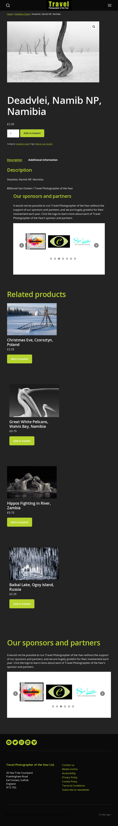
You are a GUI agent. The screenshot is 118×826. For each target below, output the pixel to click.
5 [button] (67, 259)
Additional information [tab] (43, 159)
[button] (94, 27)
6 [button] (71, 259)
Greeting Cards (22, 14)
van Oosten (47, 144)
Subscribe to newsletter (75, 789)
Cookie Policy (69, 781)
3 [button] (59, 259)
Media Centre (70, 769)
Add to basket (32, 133)
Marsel (38, 144)
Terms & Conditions (73, 785)
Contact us (68, 765)
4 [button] (63, 259)
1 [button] (51, 259)
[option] (36, 243)
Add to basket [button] (19, 359)
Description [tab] (14, 159)
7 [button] (75, 259)
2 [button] (55, 259)
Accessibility (69, 773)
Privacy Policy (69, 777)
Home (10, 14)
